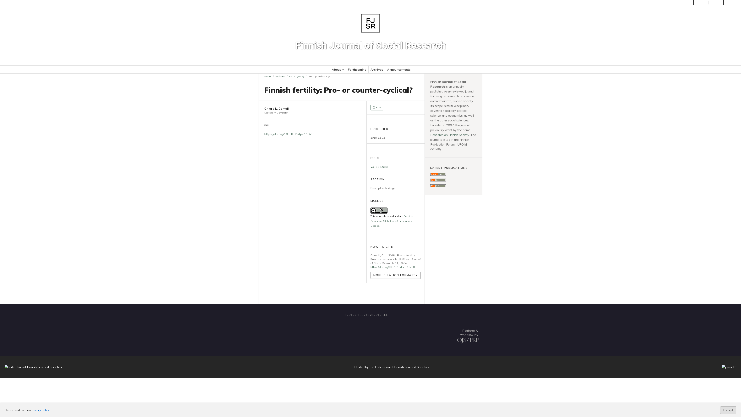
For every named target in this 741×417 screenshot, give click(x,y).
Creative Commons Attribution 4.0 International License (391, 221)
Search (733, 2)
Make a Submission (678, 2)
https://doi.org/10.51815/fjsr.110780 (290, 134)
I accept (728, 410)
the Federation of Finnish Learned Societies (399, 367)
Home (267, 76)
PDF (378, 107)
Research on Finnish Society (449, 135)
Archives (376, 69)
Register (701, 2)
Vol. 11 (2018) (296, 76)
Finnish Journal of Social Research (370, 45)
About (337, 69)
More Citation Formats (394, 275)
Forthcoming (357, 69)
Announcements (398, 69)
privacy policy (40, 410)
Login (718, 2)
